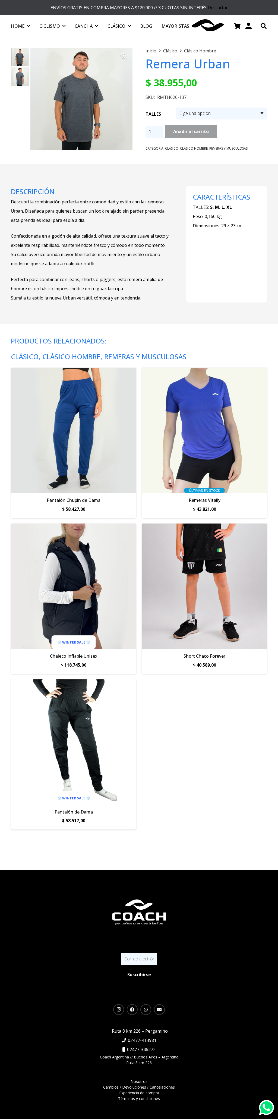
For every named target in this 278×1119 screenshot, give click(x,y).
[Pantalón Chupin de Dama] (73, 372)
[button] (263, 26)
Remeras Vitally (204, 500)
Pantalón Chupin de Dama (73, 500)
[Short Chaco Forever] (204, 528)
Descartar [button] (218, 8)
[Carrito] (237, 26)
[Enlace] (139, 914)
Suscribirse (139, 975)
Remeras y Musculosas (228, 148)
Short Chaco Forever (204, 656)
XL (229, 207)
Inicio (151, 51)
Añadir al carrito (191, 131)
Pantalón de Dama (74, 812)
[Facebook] (132, 1009)
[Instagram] (118, 1009)
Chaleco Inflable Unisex (73, 656)
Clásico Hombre (200, 51)
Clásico (170, 51)
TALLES (153, 114)
